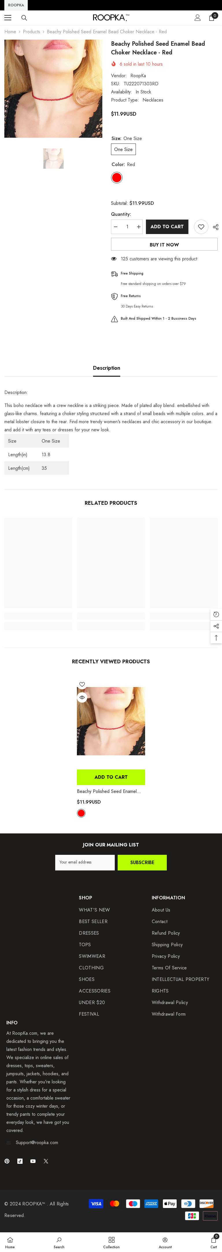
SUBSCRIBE (142, 862)
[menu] (7, 17)
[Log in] (198, 17)
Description (106, 368)
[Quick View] (82, 697)
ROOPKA (16, 5)
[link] (38, 615)
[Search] (24, 17)
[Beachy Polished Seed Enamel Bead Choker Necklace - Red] (111, 721)
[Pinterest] (7, 1161)
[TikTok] (20, 1161)
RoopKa (138, 75)
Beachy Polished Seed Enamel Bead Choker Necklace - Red (107, 791)
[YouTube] (33, 1161)
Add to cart (168, 226)
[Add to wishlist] (201, 227)
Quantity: (121, 214)
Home (10, 31)
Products (31, 31)
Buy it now (164, 245)
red (81, 813)
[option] (53, 89)
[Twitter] (46, 1161)
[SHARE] (213, 227)
